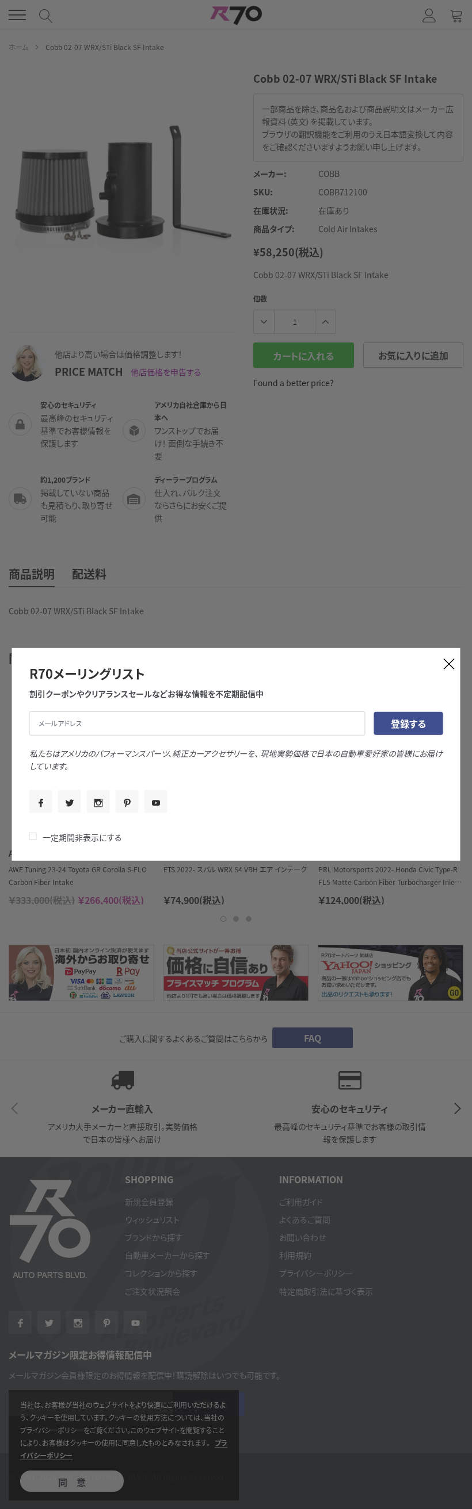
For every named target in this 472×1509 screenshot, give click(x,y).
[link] (40, 801)
